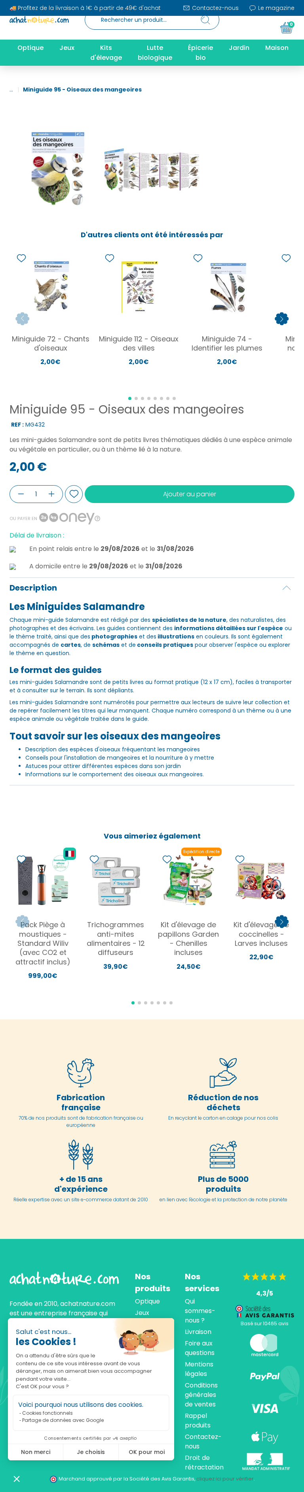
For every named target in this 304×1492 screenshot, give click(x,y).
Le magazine (275, 8)
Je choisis (91, 1452)
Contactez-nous (214, 8)
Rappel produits (198, 1420)
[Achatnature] (39, 20)
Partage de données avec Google (63, 1420)
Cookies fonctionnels (47, 1413)
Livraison (198, 1331)
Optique (147, 1301)
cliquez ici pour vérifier (225, 1478)
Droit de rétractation (204, 1462)
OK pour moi (147, 1452)
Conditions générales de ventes (201, 1395)
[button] (16, 1478)
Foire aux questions (200, 1348)
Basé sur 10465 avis (265, 1323)
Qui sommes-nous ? (200, 1311)
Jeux (142, 1312)
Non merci (35, 1452)
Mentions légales (199, 1369)
